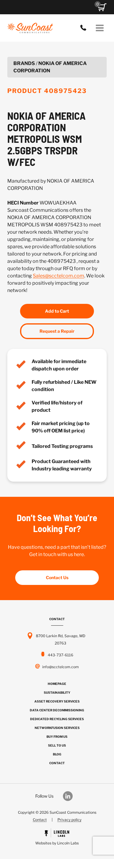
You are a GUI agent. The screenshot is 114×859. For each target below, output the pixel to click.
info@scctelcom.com (60, 667)
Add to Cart (57, 311)
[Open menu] (99, 28)
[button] (102, 7)
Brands (24, 63)
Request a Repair (57, 331)
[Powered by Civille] (57, 837)
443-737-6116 (84, 28)
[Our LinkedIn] (71, 796)
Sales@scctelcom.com (58, 276)
